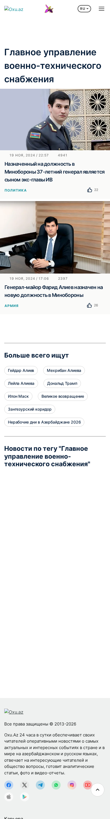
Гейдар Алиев (21, 370)
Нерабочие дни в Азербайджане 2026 (44, 422)
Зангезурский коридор (30, 409)
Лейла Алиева (21, 383)
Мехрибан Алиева (64, 370)
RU (82, 8)
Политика (16, 190)
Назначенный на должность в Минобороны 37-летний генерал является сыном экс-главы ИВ (54, 172)
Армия (12, 306)
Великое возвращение (62, 396)
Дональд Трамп (62, 383)
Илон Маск (18, 396)
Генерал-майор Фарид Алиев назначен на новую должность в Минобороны (54, 291)
